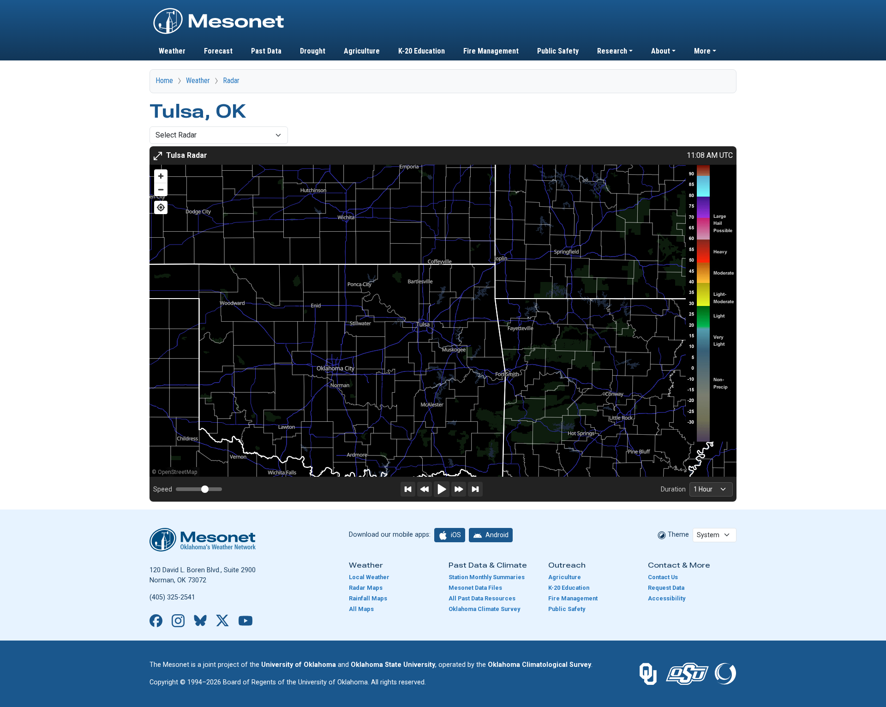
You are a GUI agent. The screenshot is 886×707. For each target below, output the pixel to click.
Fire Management (491, 51)
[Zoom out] (161, 189)
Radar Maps (366, 587)
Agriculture (362, 51)
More (702, 51)
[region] (443, 321)
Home (164, 80)
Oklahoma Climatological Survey (539, 665)
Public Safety (558, 51)
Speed (162, 489)
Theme (677, 535)
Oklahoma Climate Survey (484, 608)
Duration (673, 489)
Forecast (218, 51)
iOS (455, 535)
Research (612, 51)
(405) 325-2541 (172, 597)
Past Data (266, 51)
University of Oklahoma (298, 665)
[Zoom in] (161, 176)
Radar (231, 80)
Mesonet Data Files (475, 587)
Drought (312, 51)
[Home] (219, 10)
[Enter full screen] (157, 155)
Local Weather (369, 577)
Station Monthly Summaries (487, 577)
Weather (172, 51)
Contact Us (663, 577)
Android (496, 535)
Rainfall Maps (368, 598)
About (660, 51)
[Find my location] (161, 207)
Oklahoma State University (393, 665)
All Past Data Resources (482, 598)
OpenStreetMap (177, 472)
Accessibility (666, 598)
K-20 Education (421, 51)
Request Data (666, 587)
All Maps (361, 608)
